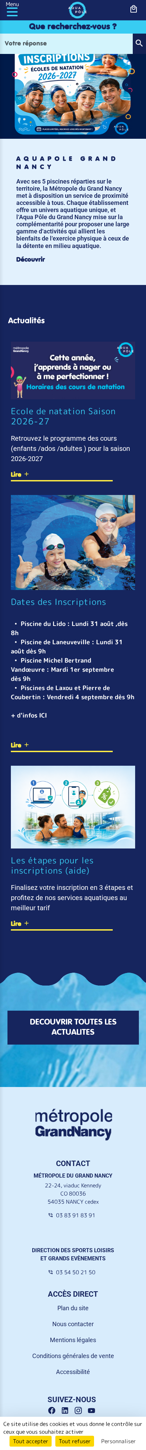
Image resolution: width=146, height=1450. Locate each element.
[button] (139, 44)
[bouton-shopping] (133, 9)
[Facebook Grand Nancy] (54, 1411)
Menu (12, 4)
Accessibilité (73, 1371)
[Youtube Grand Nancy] (92, 1411)
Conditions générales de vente (73, 1355)
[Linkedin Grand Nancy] (67, 1411)
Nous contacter (73, 1324)
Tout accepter (30, 1441)
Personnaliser (118, 1441)
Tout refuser (75, 1441)
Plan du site (73, 1308)
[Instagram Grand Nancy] (80, 1411)
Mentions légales (73, 1339)
